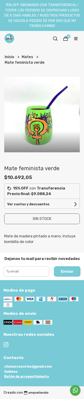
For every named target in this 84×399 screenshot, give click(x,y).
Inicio (10, 57)
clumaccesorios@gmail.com (28, 367)
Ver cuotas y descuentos (28, 204)
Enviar (67, 271)
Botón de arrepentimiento (26, 377)
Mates (28, 57)
